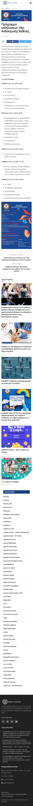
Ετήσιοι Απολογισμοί (9, 582)
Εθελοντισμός (7, 571)
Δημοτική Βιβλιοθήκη (9, 543)
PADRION (5, 377)
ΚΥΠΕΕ (5, 618)
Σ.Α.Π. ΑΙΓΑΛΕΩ (7, 664)
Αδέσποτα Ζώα (7, 342)
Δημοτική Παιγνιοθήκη (10, 546)
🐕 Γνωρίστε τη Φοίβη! (10, 482)
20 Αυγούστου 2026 (6, 386)
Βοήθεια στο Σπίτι (8, 529)
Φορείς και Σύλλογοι (9, 682)
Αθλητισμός (6, 303)
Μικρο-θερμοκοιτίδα (9, 628)
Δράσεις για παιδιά (8, 568)
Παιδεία (5, 632)
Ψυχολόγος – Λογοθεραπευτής (12, 685)
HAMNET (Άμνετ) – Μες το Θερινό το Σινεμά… (16, 747)
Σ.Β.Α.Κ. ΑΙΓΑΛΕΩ (8, 668)
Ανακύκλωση (7, 521)
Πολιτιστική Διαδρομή (9, 646)
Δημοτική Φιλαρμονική (10, 554)
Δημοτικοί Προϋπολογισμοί (11, 557)
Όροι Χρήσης (5, 792)
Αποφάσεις (6, 525)
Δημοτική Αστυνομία (9, 539)
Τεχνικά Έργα (7, 675)
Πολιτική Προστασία (9, 639)
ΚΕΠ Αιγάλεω (7, 607)
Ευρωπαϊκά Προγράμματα (10, 586)
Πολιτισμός (6, 643)
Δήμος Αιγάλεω (5, 8)
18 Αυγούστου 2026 (6, 422)
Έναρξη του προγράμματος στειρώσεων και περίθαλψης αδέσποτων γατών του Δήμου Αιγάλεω (16, 348)
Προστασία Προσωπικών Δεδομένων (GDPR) (13, 794)
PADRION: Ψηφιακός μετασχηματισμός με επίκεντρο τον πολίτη (16, 382)
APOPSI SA (4, 801)
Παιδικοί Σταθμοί (8, 636)
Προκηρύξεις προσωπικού (11, 657)
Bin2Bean (6, 497)
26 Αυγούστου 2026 (6, 319)
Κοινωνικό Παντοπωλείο (10, 614)
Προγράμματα (7, 653)
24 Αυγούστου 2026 (6, 354)
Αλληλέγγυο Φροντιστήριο (11, 514)
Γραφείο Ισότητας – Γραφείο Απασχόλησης (16, 532)
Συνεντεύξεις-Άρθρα (9, 671)
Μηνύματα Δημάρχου (9, 625)
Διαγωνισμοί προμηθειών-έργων (13, 561)
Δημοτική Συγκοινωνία (10, 550)
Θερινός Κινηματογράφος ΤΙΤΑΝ (13, 593)
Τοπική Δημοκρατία (9, 678)
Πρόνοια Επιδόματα (9, 660)
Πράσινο (5, 650)
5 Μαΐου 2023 (5, 36)
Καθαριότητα (7, 600)
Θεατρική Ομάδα (8, 589)
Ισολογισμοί (7, 596)
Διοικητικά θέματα (8, 564)
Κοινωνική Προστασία (9, 611)
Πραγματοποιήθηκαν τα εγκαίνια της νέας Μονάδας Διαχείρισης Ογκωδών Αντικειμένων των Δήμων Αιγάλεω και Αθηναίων (16, 751)
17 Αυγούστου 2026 (6, 484)
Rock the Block (7, 504)
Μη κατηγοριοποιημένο (10, 621)
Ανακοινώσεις (14, 8)
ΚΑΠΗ (5, 603)
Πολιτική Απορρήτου (7, 796)
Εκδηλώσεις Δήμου (9, 579)
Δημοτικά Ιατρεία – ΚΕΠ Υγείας (12, 536)
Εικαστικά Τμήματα (8, 575)
